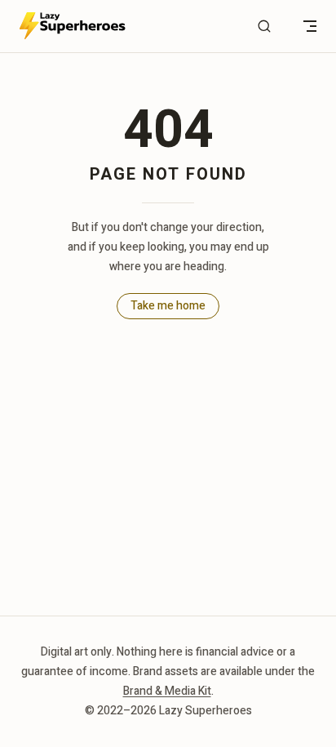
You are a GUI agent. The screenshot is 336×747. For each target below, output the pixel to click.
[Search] (264, 26)
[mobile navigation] (309, 26)
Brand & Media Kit (167, 691)
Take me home (168, 305)
